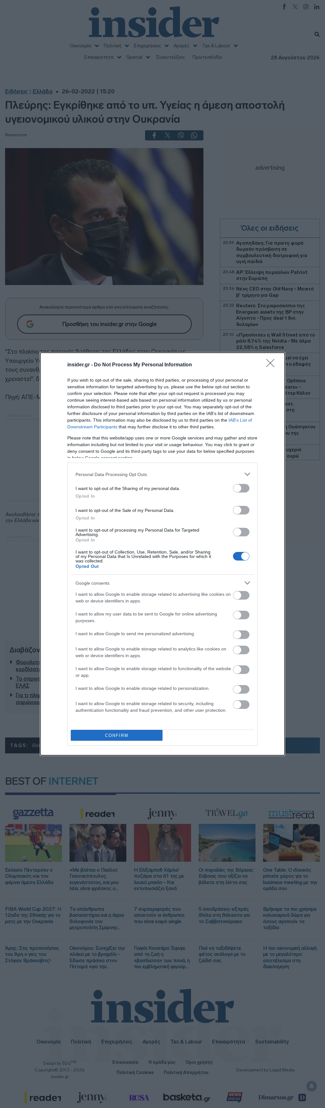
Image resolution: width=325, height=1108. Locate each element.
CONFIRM (117, 735)
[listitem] (162, 474)
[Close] (272, 365)
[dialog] (162, 554)
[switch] (241, 488)
